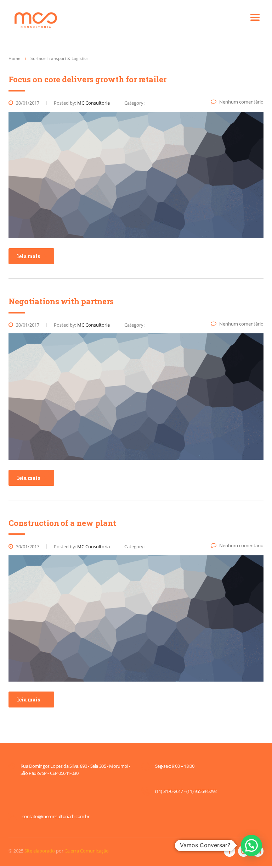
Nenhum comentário (241, 102)
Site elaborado (39, 851)
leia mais (28, 256)
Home (14, 58)
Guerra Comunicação (86, 851)
